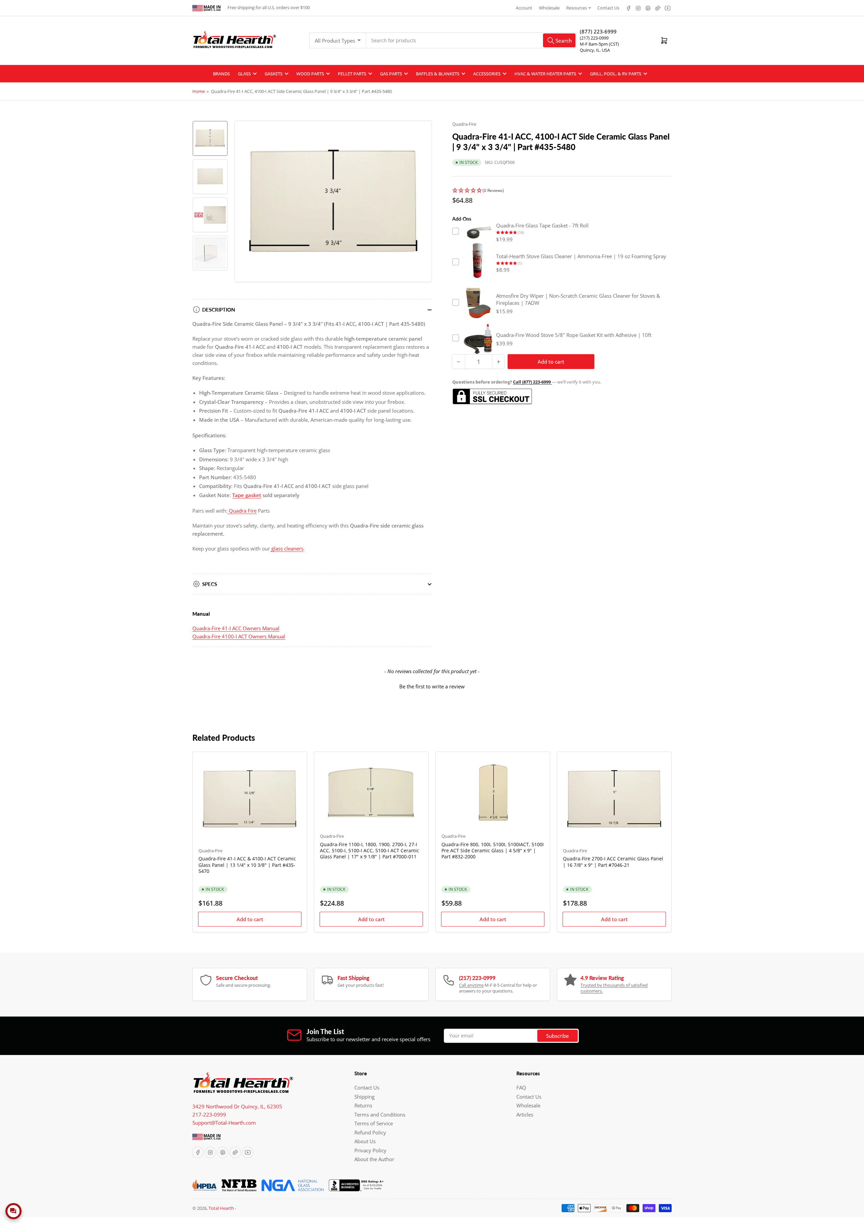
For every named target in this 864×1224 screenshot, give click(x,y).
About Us (365, 1141)
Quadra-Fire (464, 124)
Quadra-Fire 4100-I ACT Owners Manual (238, 636)
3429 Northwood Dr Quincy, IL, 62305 (237, 1106)
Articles (524, 1114)
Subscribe (557, 1035)
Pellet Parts (352, 74)
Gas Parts (391, 74)
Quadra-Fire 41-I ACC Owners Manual (235, 628)
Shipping (364, 1096)
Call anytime (471, 985)
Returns (363, 1105)
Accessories (487, 74)
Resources (576, 8)
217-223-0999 (209, 1114)
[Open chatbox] (13, 1211)
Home (198, 91)
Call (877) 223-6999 (532, 381)
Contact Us (608, 8)
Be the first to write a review (432, 686)
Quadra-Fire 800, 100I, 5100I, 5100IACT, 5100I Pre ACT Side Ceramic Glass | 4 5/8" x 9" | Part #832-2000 (492, 850)
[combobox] (471, 40)
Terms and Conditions (379, 1114)
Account (524, 8)
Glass (244, 74)
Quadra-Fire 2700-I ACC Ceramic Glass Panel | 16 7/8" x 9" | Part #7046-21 (613, 861)
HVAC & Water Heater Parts (545, 74)
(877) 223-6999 (598, 31)
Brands (221, 74)
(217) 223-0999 (594, 38)
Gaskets (273, 74)
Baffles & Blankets (437, 74)
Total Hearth (221, 1208)
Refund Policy (370, 1132)
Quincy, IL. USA (595, 50)
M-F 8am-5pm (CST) (599, 44)
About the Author (374, 1159)
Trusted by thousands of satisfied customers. (614, 988)
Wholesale (549, 8)
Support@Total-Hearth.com (224, 1122)
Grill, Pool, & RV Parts (615, 74)
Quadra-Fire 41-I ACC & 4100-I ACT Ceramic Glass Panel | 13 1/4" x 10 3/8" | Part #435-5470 (247, 864)
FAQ (521, 1087)
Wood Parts (310, 74)
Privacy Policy (370, 1150)
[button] (562, 191)
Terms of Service (373, 1123)
